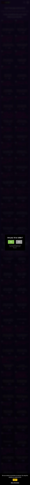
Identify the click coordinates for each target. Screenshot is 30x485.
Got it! (15, 479)
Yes (11, 242)
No (19, 242)
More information (15, 482)
